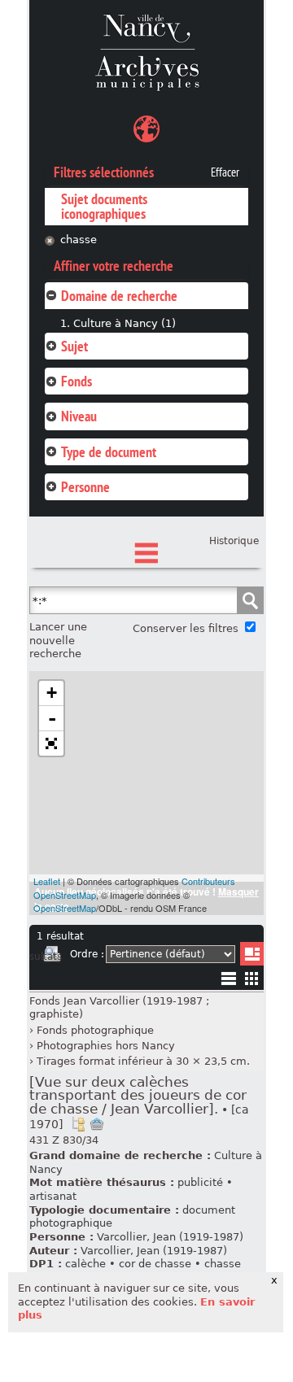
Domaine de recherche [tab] (119, 295)
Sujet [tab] (74, 346)
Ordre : (87, 954)
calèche (85, 1264)
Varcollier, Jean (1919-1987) (170, 1237)
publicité (200, 1182)
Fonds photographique (95, 1030)
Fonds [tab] (76, 381)
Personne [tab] (85, 486)
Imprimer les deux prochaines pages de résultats (52, 956)
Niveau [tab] (79, 416)
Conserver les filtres (185, 628)
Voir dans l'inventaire (78, 1124)
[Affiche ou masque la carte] (146, 131)
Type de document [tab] (108, 452)
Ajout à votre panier (97, 1124)
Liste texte (228, 981)
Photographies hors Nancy (106, 1046)
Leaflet (46, 880)
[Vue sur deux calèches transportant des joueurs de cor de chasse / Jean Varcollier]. (139, 1103)
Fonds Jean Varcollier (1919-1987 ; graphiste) (119, 1008)
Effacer (225, 172)
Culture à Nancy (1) (124, 323)
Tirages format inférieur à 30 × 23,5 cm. (143, 1061)
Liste (252, 954)
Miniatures (252, 978)
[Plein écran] (51, 743)
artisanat (53, 1196)
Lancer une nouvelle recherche (58, 640)
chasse (78, 239)
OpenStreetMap (64, 907)
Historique (234, 541)
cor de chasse (155, 1264)
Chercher (250, 600)
